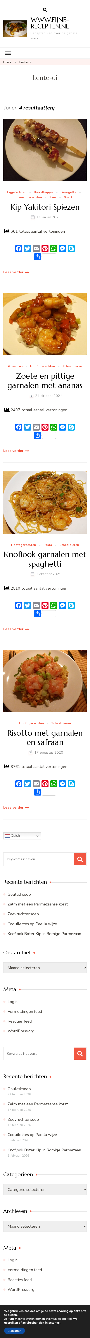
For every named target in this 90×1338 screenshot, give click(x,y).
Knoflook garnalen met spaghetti (45, 559)
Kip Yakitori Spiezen (45, 207)
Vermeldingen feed (25, 1011)
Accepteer (15, 1331)
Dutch (15, 836)
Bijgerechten (16, 192)
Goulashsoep (19, 894)
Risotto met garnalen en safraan (45, 737)
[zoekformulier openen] (45, 10)
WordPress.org (21, 1031)
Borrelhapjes (43, 192)
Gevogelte (68, 192)
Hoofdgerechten (42, 366)
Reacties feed (20, 1021)
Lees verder (13, 272)
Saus (52, 197)
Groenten (15, 366)
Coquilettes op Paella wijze (32, 924)
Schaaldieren (72, 366)
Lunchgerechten (29, 197)
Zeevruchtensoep (23, 914)
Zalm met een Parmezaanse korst (38, 904)
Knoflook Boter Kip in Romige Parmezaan (44, 933)
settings (54, 1323)
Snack (68, 197)
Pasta (47, 545)
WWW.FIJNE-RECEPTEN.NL (50, 23)
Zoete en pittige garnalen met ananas (45, 380)
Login (12, 1001)
